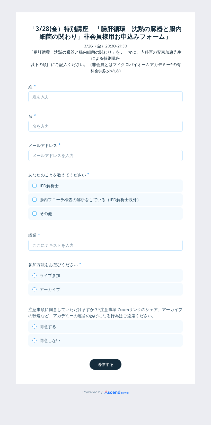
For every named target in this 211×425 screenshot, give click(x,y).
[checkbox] (105, 186)
